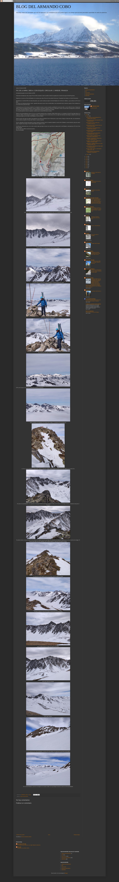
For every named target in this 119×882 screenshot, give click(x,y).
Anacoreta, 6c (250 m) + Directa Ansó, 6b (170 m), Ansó (95, 217)
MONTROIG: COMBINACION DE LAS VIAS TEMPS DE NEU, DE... (94, 144)
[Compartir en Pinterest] (39, 794)
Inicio (49, 834)
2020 (87, 159)
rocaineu (87, 233)
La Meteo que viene (89, 277)
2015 (87, 167)
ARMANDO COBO (95, 106)
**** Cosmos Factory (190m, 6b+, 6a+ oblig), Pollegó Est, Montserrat (96, 262)
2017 (87, 164)
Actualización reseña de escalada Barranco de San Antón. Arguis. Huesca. (95, 253)
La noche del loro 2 (89, 180)
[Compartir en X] (36, 794)
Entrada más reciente (20, 834)
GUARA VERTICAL (89, 251)
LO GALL (87, 215)
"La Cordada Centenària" (91, 298)
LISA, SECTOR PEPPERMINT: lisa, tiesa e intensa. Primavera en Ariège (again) (96, 271)
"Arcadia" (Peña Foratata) (95, 243)
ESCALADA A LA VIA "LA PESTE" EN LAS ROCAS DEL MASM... (94, 126)
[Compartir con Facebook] (37, 794)
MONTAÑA (87, 95)
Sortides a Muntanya (90, 206)
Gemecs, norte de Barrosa (95, 225)
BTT (86, 91)
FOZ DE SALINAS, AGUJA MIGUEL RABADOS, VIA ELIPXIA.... (92, 152)
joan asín (87, 189)
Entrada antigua (77, 834)
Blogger (66, 873)
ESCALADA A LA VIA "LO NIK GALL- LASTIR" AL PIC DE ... (93, 123)
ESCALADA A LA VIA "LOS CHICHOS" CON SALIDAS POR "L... (94, 121)
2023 (87, 114)
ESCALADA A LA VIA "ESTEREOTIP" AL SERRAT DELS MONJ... (93, 118)
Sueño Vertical (88, 242)
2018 (87, 162)
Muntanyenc (88, 290)
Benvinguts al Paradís (90, 260)
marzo (87, 116)
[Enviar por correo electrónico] (34, 794)
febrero (87, 154)
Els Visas (87, 171)
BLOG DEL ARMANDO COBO (43, 6)
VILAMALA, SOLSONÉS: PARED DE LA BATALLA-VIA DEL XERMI (93, 141)
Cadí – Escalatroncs (90, 311)
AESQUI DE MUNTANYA (90, 89)
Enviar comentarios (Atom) (26, 836)
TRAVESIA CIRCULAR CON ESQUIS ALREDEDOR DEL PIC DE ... (93, 134)
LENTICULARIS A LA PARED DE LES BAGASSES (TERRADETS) (93, 136)
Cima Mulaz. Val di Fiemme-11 (96, 291)
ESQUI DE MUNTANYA (24, 796)
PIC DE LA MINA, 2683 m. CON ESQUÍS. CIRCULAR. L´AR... (94, 149)
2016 (87, 166)
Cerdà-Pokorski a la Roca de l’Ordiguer (92, 312)
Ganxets (87, 224)
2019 (87, 161)
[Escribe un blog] (35, 794)
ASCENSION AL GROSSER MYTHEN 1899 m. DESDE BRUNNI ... (94, 147)
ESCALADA (87, 92)
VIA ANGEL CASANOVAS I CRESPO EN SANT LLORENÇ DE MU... (93, 139)
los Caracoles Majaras (90, 268)
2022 (87, 156)
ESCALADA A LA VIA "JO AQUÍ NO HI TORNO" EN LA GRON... (93, 128)
